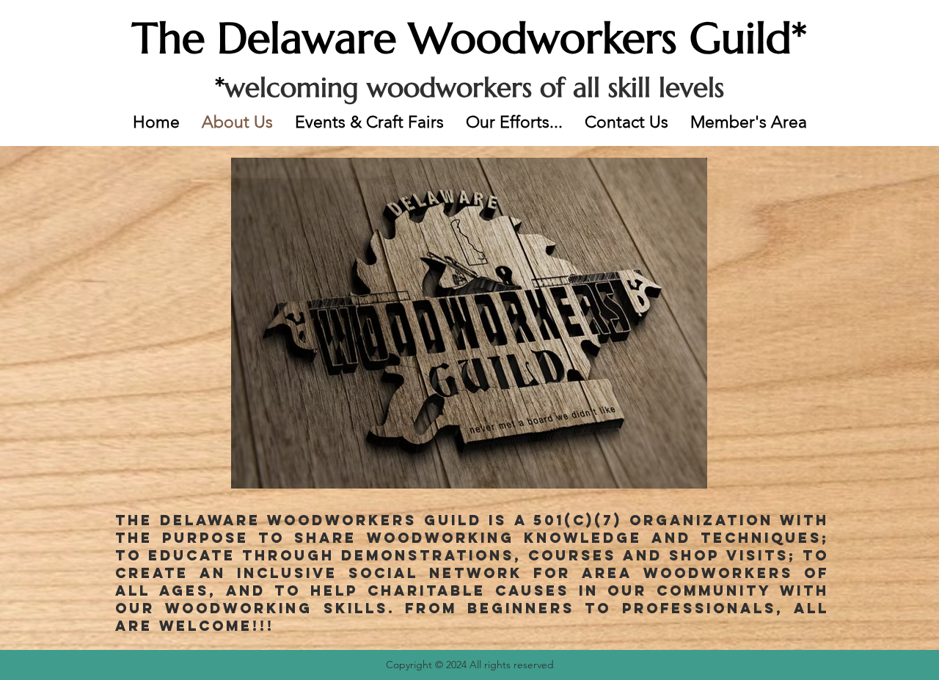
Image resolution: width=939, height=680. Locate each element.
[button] (514, 122)
